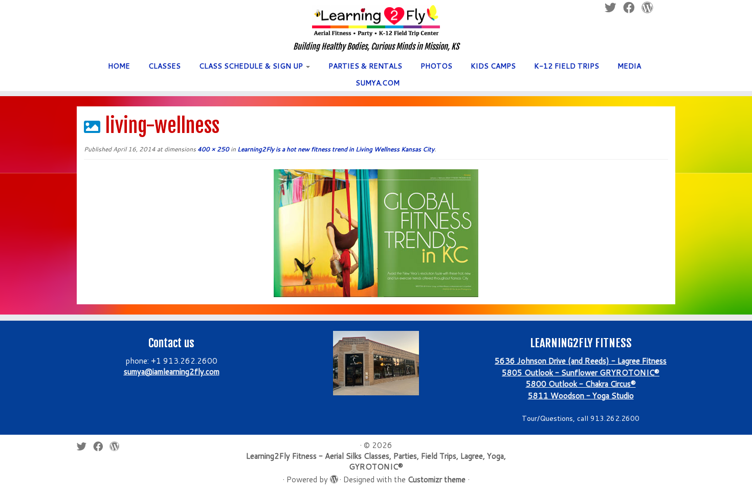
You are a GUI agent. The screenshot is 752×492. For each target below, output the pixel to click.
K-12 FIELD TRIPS (566, 66)
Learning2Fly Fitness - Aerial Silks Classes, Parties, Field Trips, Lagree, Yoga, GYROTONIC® (376, 461)
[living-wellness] (376, 233)
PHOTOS (436, 66)
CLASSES (164, 66)
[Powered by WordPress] (333, 477)
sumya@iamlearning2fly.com (171, 371)
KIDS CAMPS (493, 66)
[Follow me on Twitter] (85, 446)
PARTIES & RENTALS (365, 66)
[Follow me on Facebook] (101, 446)
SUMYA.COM (378, 83)
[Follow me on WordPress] (117, 446)
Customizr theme (437, 479)
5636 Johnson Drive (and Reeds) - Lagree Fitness (581, 360)
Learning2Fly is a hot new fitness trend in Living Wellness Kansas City (335, 149)
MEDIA (629, 66)
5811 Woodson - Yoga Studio (581, 395)
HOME (119, 66)
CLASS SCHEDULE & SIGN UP (252, 66)
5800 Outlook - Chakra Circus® (581, 383)
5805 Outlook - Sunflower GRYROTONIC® (580, 372)
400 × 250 (212, 149)
